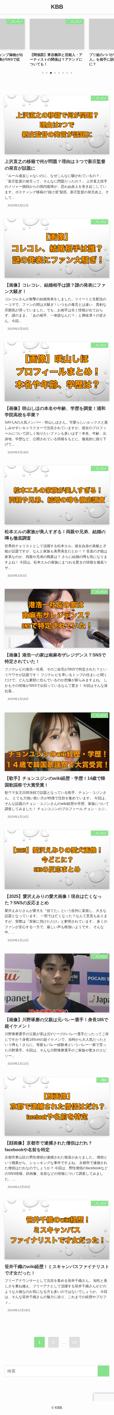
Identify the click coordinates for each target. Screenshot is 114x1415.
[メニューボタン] (7, 7)
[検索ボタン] (107, 7)
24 (74, 1342)
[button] (43, 73)
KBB (57, 7)
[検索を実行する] (103, 1371)
